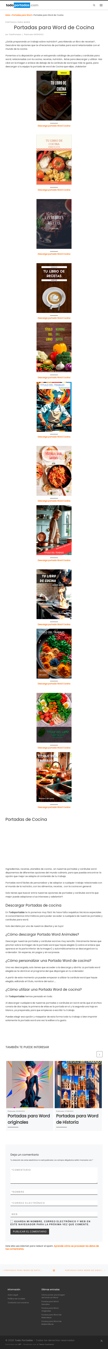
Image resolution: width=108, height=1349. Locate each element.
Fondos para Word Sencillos (49, 1302)
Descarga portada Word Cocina (54, 125)
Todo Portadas (24, 1340)
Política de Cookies (16, 1298)
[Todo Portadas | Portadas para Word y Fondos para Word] (22, 5)
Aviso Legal (13, 1295)
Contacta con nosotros (18, 1302)
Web (15, 1214)
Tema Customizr (46, 1344)
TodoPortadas (15, 34)
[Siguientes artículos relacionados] (100, 1054)
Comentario (21, 1170)
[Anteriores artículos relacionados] (93, 1054)
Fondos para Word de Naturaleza (51, 1316)
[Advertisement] (54, 844)
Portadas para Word (22, 15)
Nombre (18, 1192)
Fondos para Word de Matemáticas (51, 1322)
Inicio (7, 15)
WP (19, 1344)
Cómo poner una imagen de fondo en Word (53, 1296)
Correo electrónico (28, 1203)
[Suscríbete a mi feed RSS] (102, 1341)
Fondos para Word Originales (49, 1309)
